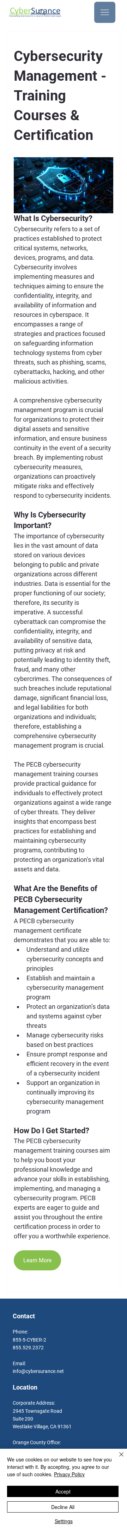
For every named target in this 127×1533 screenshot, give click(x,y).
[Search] (42, 12)
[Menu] (104, 12)
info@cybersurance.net (38, 1371)
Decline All (62, 1506)
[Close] (117, 1458)
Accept (63, 1491)
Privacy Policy (69, 1474)
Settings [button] (64, 1521)
